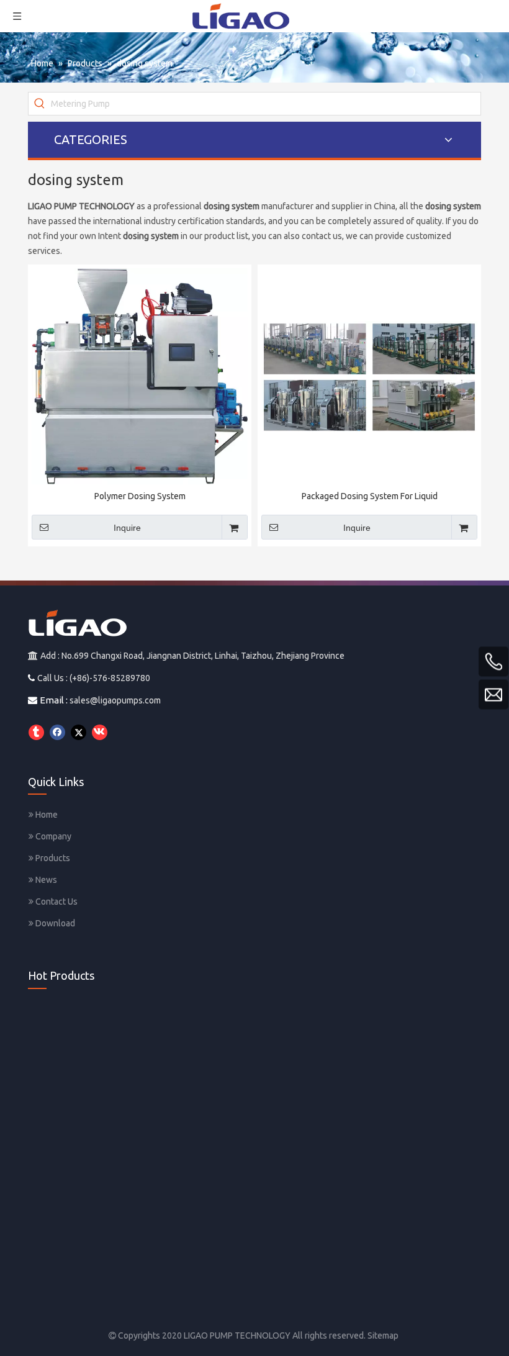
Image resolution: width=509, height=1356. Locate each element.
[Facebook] (57, 732)
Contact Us (56, 901)
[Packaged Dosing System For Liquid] (369, 376)
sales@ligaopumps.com (115, 700)
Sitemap (383, 1335)
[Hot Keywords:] (40, 104)
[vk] (99, 732)
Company (52, 836)
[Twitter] (78, 732)
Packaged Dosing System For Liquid (370, 496)
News (45, 880)
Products (52, 858)
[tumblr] (36, 732)
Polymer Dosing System (140, 496)
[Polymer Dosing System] (140, 376)
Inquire (127, 528)
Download (54, 923)
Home (46, 815)
